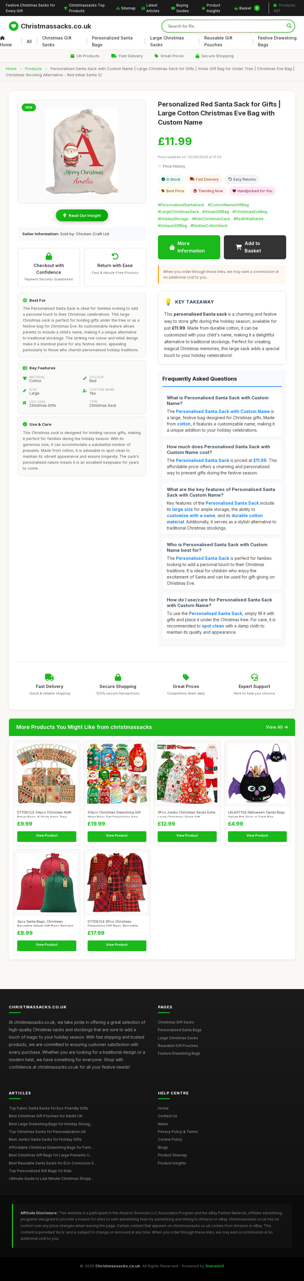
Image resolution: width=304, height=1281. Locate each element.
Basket (248, 8)
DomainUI (214, 1265)
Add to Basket (253, 247)
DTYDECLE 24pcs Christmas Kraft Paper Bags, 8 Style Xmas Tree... (44, 813)
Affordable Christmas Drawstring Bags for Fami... (51, 1147)
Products (33, 68)
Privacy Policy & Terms (178, 1131)
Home (6, 44)
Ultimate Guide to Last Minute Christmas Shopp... (51, 1178)
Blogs (163, 1147)
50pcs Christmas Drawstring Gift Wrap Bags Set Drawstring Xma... (114, 813)
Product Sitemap (172, 1155)
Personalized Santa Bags (112, 41)
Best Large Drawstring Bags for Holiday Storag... (51, 1124)
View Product (47, 835)
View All (274, 726)
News (163, 1124)
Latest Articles (152, 8)
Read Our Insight (85, 215)
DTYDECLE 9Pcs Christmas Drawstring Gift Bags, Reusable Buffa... (113, 922)
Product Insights (213, 8)
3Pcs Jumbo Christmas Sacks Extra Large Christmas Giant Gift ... (186, 813)
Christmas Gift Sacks (57, 41)
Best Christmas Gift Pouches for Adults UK (46, 1116)
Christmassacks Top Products (87, 8)
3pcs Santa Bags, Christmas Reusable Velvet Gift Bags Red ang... (46, 922)
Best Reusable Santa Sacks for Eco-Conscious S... (52, 1163)
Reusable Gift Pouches (218, 41)
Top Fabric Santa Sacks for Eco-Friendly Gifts (48, 1108)
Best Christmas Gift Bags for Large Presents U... (50, 1155)
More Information (191, 247)
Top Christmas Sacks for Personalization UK (47, 1131)
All (29, 41)
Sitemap (128, 8)
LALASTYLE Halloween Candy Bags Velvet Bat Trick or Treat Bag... (256, 813)
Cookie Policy (170, 1139)
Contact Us (167, 1116)
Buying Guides (182, 8)
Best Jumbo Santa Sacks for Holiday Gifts (45, 1139)
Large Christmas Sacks (167, 41)
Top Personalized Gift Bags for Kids (40, 1171)
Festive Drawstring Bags (277, 41)
